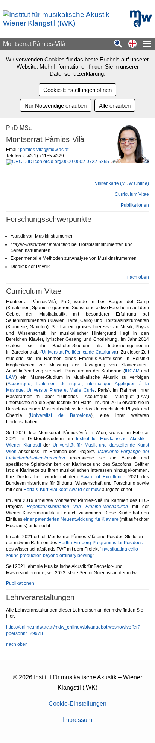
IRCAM (132, 371)
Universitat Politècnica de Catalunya (79, 352)
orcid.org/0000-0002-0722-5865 (75, 161)
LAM (10, 377)
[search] (118, 44)
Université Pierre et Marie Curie (60, 390)
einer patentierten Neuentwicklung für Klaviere (71, 519)
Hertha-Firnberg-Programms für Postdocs (100, 542)
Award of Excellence (103, 476)
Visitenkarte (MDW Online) (122, 183)
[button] (132, 44)
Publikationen (135, 205)
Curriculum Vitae (132, 194)
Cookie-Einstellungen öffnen (77, 90)
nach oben (138, 277)
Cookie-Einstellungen (77, 703)
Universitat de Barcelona (60, 415)
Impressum (77, 720)
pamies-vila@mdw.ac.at (44, 149)
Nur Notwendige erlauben (55, 105)
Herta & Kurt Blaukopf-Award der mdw (62, 489)
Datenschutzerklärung (77, 73)
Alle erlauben (115, 105)
